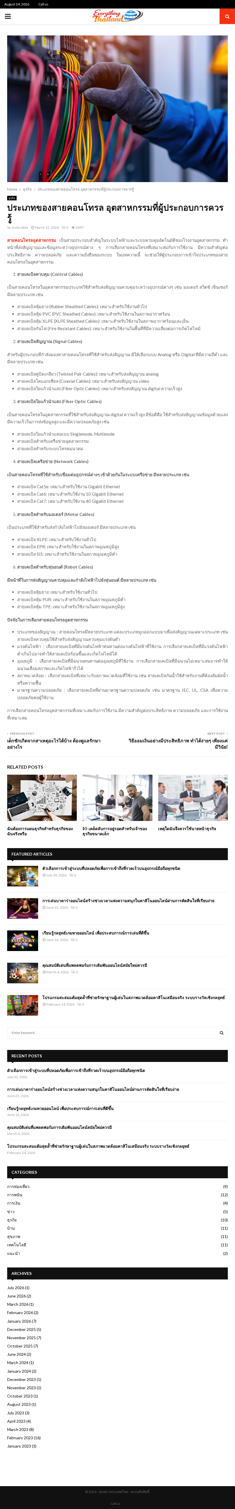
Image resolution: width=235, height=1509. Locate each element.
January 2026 (19, 1321)
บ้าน (11, 1228)
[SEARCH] (222, 1032)
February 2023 (20, 1437)
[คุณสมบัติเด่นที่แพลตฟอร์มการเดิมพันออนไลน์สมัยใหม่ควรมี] (22, 973)
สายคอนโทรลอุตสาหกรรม (31, 240)
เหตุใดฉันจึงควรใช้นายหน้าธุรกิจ (187, 828)
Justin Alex (19, 227)
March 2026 (17, 1304)
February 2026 (20, 1312)
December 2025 (21, 1329)
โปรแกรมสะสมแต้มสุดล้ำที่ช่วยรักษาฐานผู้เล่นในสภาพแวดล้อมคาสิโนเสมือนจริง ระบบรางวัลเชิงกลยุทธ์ (133, 997)
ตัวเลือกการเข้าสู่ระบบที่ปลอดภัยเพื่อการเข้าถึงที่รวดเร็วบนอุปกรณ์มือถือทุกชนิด (111, 868)
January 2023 (19, 1446)
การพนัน (14, 1194)
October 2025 (20, 1345)
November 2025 (21, 1337)
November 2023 (21, 1387)
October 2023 (20, 1396)
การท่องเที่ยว (18, 1186)
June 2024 (16, 1354)
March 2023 (17, 1429)
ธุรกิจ (12, 198)
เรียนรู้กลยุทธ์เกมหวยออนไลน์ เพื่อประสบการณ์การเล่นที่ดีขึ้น (95, 933)
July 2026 (15, 1287)
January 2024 (19, 1371)
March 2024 (17, 1362)
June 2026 (16, 1295)
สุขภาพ (13, 1236)
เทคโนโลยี (16, 1244)
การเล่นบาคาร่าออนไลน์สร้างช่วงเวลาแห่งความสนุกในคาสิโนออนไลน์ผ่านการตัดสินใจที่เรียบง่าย (128, 900)
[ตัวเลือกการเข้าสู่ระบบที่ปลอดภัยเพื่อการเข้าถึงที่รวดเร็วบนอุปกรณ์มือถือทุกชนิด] (22, 876)
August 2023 (19, 1404)
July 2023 (15, 1412)
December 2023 (21, 1379)
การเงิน (13, 1203)
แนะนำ (13, 1253)
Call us (43, 4)
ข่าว (11, 1211)
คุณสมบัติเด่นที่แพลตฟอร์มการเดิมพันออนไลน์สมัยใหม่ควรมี (94, 965)
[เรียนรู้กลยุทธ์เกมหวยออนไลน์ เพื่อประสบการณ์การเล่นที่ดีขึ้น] (22, 940)
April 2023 (16, 1421)
